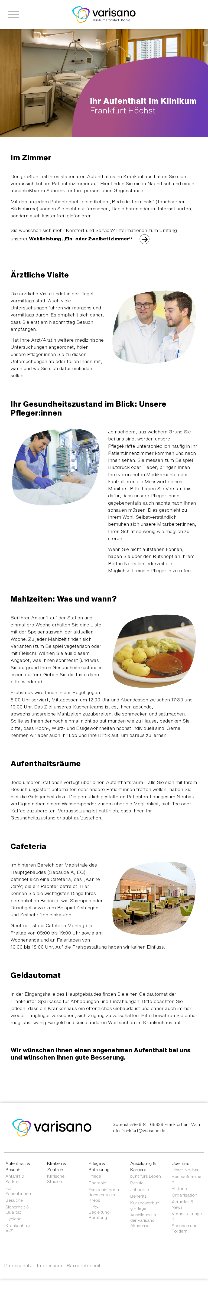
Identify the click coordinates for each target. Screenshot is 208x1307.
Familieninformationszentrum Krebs (104, 1194)
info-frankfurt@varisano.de (138, 1130)
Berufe (137, 1183)
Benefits (138, 1196)
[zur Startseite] (52, 1127)
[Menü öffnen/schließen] (14, 14)
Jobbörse (139, 1189)
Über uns (180, 1163)
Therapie (97, 1183)
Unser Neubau (186, 1170)
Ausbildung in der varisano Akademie (143, 1220)
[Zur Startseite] (104, 14)
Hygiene (13, 1219)
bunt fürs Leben (145, 1176)
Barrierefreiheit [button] (83, 1265)
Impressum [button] (49, 1265)
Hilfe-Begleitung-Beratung (100, 1212)
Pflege (95, 1176)
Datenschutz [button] (18, 1265)
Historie (179, 1188)
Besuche (14, 1200)
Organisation (184, 1195)
